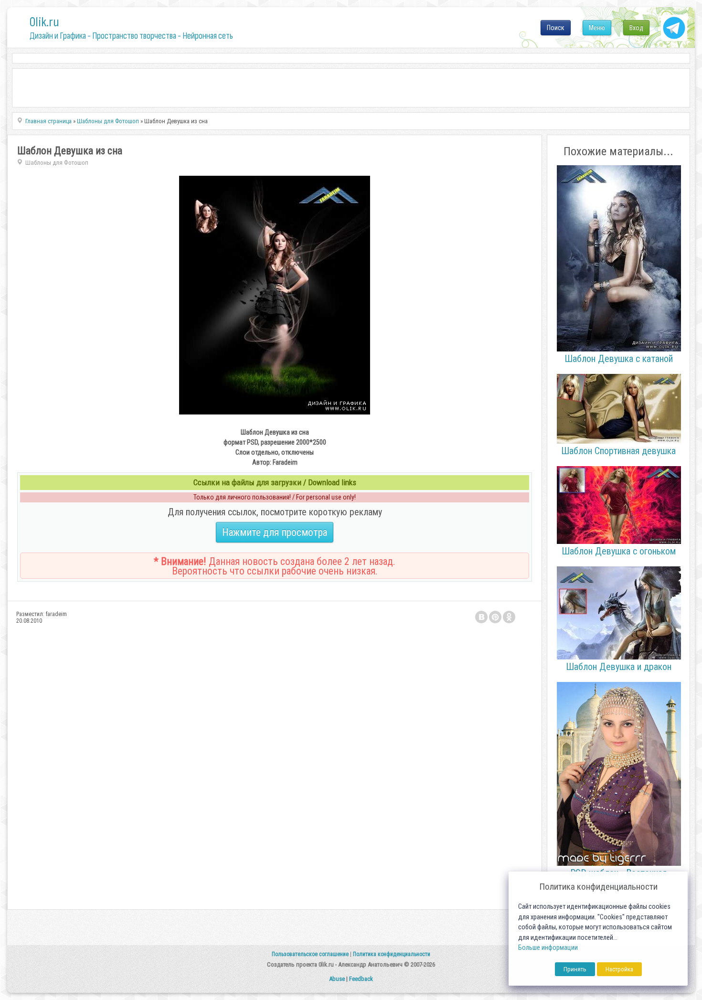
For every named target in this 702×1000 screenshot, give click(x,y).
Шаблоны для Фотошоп (56, 162)
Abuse (337, 978)
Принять (575, 969)
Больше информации (548, 948)
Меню (597, 28)
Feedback (361, 978)
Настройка (619, 969)
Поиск (555, 28)
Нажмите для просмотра (274, 532)
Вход (636, 28)
